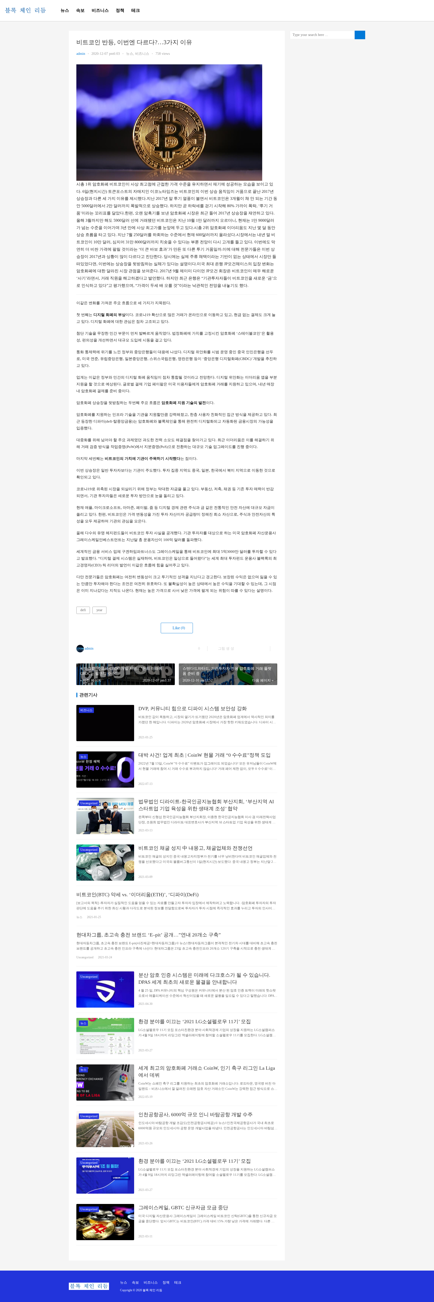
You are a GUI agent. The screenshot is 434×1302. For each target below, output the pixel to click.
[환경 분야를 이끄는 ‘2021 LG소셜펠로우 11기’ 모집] (105, 1036)
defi (83, 610)
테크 (135, 10)
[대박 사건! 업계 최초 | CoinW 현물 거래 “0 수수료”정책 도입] (105, 769)
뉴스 (65, 10)
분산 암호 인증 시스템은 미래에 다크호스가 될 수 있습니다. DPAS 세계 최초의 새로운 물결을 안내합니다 (204, 978)
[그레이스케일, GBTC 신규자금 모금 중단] (105, 1222)
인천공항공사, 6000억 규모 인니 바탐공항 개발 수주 (195, 1114)
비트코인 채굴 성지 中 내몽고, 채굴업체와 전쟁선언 (195, 848)
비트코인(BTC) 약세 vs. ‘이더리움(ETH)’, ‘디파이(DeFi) (137, 894)
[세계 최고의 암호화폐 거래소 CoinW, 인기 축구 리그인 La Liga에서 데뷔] (105, 1082)
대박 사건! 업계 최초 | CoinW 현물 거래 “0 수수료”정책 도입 (204, 755)
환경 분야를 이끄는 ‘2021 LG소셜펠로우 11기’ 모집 (194, 1021)
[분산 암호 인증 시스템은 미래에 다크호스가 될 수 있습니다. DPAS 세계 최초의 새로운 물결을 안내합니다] (105, 989)
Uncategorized (88, 803)
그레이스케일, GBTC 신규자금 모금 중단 (183, 1207)
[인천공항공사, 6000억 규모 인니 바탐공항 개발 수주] (105, 1129)
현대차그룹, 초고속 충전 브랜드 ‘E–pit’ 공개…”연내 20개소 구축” (148, 934)
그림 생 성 (225, 648)
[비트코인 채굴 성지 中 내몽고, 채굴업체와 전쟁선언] (105, 862)
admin (80, 54)
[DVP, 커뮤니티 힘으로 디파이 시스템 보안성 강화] (105, 723)
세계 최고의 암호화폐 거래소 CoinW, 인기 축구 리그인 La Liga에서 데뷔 (206, 1071)
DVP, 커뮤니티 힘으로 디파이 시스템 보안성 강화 (192, 708)
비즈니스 (100, 10)
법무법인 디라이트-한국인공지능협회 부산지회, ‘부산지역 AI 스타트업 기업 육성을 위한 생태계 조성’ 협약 (206, 805)
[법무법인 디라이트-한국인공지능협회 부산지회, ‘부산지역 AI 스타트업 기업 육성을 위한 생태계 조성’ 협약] (105, 816)
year (99, 610)
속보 (80, 10)
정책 (120, 10)
